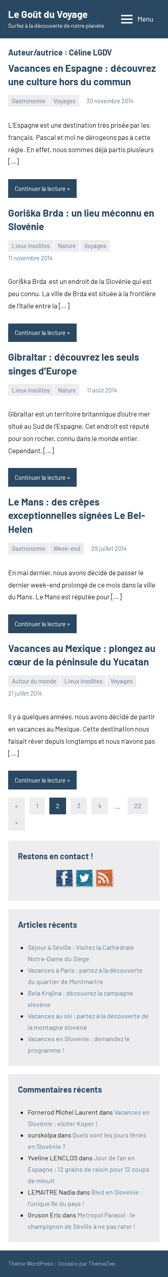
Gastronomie (28, 100)
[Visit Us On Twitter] (84, 885)
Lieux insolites (31, 245)
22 (137, 805)
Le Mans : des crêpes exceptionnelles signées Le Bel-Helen (76, 515)
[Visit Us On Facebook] (64, 885)
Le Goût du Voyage (48, 14)
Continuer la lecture (40, 188)
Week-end (66, 548)
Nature (67, 245)
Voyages (64, 100)
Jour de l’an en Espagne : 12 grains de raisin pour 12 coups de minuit (88, 1169)
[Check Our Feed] (104, 885)
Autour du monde (34, 681)
